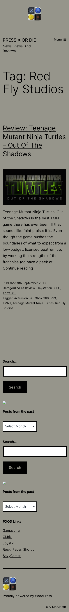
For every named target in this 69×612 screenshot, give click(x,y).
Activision (21, 298)
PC (58, 288)
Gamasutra (11, 530)
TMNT (7, 303)
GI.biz (7, 537)
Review (30, 288)
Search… (10, 361)
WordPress (43, 596)
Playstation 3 (45, 288)
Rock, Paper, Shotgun (19, 549)
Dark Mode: (53, 607)
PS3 (53, 298)
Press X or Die (19, 40)
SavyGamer (12, 556)
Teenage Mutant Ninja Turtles (33, 303)
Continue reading (18, 268)
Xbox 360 (9, 293)
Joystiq (8, 543)
